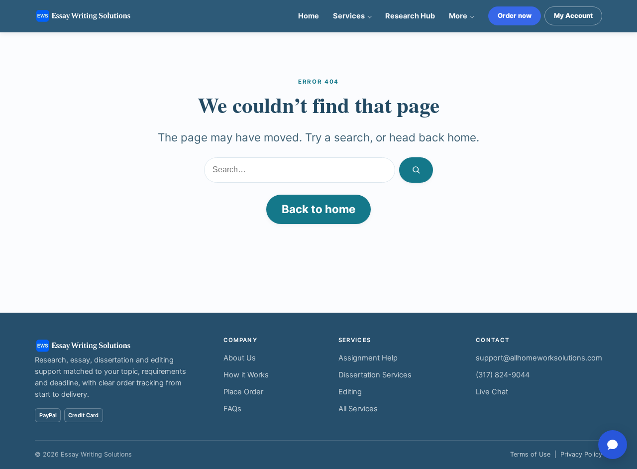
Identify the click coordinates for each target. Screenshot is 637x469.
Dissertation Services (375, 374)
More (458, 15)
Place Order (243, 391)
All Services (358, 408)
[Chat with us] (612, 444)
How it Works (246, 374)
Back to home (318, 209)
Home (308, 15)
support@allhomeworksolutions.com (539, 357)
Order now (514, 15)
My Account (573, 15)
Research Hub (410, 15)
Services (349, 15)
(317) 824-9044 (503, 374)
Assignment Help (368, 357)
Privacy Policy (581, 454)
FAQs (232, 408)
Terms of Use (530, 454)
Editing (350, 391)
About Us (239, 357)
